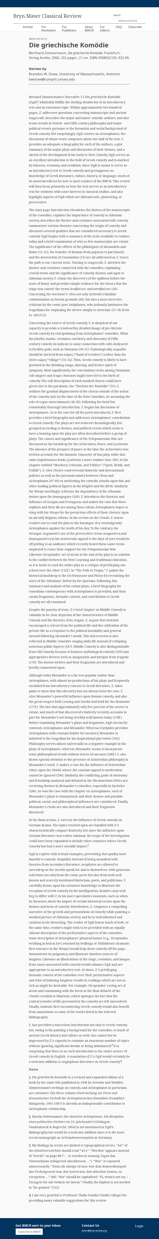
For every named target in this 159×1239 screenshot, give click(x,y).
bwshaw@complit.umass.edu (52, 79)
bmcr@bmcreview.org (94, 1230)
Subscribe (135, 27)
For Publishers (69, 28)
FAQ (119, 27)
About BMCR (89, 28)
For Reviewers (48, 28)
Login (139, 1226)
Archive (28, 27)
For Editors (105, 28)
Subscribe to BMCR (29, 1231)
